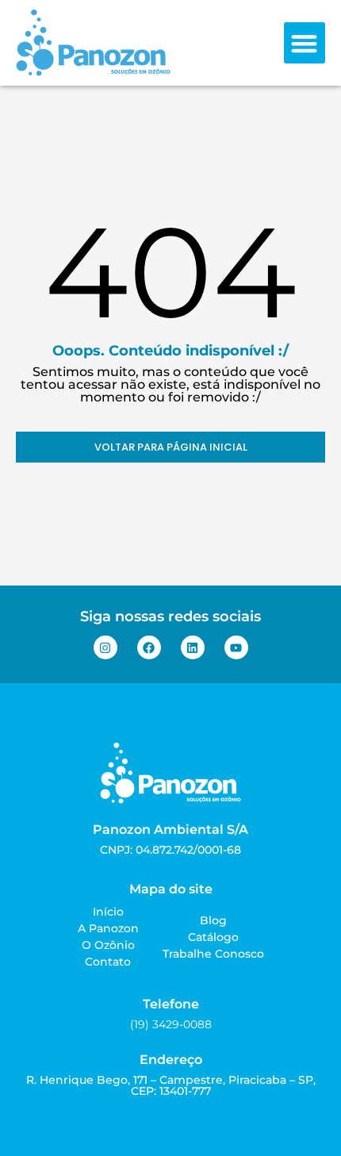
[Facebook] (149, 647)
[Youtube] (236, 647)
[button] (305, 43)
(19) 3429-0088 (171, 1024)
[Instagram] (105, 647)
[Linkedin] (193, 647)
